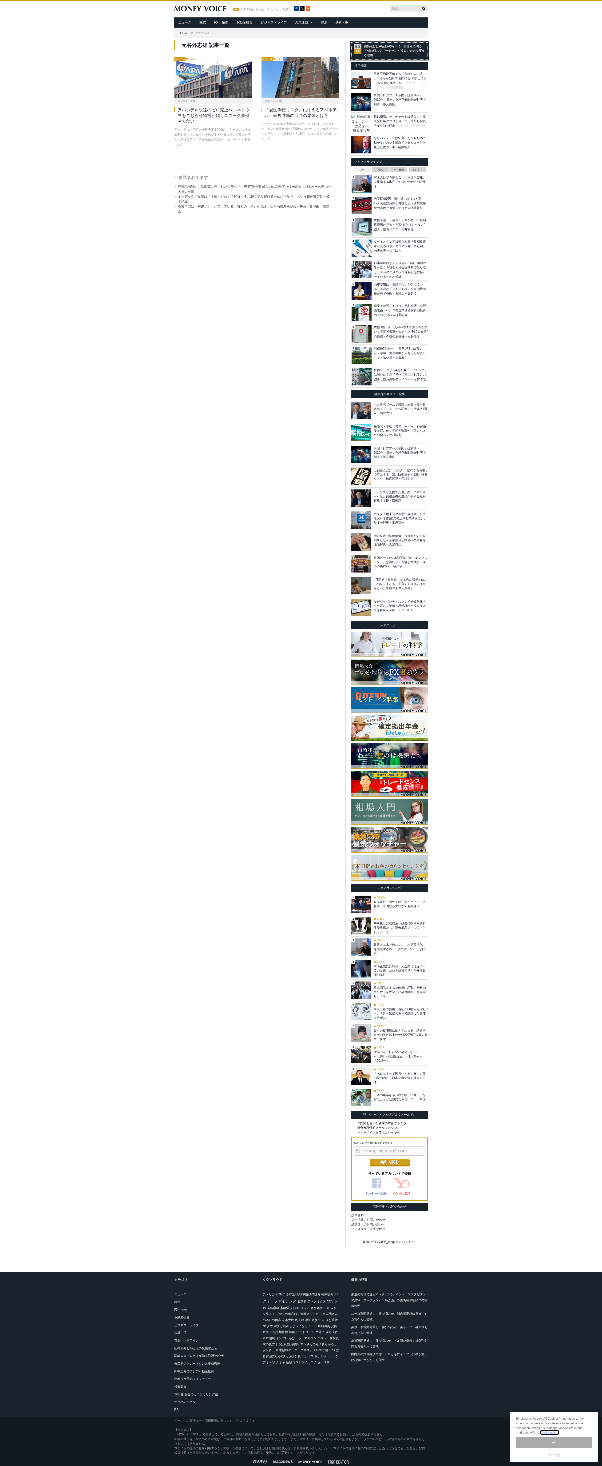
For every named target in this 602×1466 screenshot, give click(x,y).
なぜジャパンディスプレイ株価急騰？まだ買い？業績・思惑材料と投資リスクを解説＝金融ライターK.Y (400, 606)
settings (554, 1455)
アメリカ (269, 1294)
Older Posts (252, 159)
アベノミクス (317, 1301)
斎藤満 (284, 1308)
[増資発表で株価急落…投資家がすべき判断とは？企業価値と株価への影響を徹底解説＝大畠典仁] (361, 542)
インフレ (282, 1338)
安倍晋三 (269, 1350)
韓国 (292, 1332)
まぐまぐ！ (247, 1420)
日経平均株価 (279, 1332)
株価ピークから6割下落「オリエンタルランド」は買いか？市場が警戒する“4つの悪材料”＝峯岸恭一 (400, 562)
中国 (321, 1320)
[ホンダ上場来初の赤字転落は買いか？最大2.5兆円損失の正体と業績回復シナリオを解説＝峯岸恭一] (361, 520)
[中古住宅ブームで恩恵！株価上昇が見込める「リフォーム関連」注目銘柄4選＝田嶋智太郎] (361, 410)
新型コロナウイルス (299, 1362)
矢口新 (294, 1308)
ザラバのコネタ (185, 1402)
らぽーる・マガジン (303, 1338)
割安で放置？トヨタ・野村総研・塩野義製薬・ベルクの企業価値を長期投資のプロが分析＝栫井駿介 (400, 310)
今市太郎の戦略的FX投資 (303, 1294)
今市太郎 (288, 1320)
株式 (202, 22)
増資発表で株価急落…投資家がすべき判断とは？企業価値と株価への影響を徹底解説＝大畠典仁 (400, 540)
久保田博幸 (322, 1362)
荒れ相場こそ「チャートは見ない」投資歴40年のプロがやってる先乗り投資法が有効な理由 (400, 121)
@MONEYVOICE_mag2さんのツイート (389, 1242)
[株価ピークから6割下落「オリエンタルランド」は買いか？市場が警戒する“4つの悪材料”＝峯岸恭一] (361, 564)
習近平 (320, 1332)
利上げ (299, 1320)
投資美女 (180, 1386)
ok (554, 1442)
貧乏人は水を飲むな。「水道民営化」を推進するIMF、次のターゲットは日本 (400, 182)
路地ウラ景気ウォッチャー (192, 1379)
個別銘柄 (316, 1308)
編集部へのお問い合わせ (368, 1224)
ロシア (304, 1308)
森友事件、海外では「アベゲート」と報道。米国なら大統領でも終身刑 (400, 904)
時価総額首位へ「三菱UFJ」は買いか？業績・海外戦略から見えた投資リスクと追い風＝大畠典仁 (400, 353)
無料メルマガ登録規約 (367, 1143)
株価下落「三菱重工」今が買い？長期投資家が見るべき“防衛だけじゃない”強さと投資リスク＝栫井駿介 (400, 224)
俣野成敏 (331, 1332)
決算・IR (342, 22)
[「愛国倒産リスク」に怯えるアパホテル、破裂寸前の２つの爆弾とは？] (300, 77)
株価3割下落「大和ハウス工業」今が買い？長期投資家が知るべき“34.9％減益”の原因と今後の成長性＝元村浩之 (401, 331)
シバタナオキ (276, 1362)
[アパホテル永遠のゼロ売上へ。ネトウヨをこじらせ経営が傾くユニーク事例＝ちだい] (213, 77)
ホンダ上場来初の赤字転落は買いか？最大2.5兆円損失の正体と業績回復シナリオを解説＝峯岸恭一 (400, 518)
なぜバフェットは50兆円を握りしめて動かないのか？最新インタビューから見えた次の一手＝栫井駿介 (400, 142)
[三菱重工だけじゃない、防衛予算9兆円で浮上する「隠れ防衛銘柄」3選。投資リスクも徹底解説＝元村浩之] (361, 476)
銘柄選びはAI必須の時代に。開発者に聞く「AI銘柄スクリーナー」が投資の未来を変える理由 (394, 51)
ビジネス (417, 169)
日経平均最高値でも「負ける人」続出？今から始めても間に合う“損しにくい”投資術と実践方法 (400, 78)
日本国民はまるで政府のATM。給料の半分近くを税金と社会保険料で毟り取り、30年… (400, 992)
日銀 (327, 1308)
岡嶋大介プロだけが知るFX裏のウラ (199, 1356)
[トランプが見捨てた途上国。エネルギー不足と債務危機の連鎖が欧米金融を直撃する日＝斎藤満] (361, 498)
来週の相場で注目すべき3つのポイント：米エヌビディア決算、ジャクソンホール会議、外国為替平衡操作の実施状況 (389, 1300)
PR (176, 1409)
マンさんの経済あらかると (318, 1344)
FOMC (280, 1294)
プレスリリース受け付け (368, 1229)
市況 (324, 22)
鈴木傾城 (269, 1338)
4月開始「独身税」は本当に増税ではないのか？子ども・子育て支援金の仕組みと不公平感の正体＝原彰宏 (400, 584)
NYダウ (268, 1326)
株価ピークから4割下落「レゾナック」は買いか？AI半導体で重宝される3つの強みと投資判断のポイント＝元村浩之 (401, 374)
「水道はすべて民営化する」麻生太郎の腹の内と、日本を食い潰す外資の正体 (400, 1078)
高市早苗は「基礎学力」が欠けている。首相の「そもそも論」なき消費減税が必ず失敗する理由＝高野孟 (400, 289)
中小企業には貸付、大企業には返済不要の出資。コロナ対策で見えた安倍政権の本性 (400, 971)
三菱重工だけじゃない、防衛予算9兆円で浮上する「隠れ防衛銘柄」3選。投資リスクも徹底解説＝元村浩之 (400, 475)
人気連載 (301, 22)
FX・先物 (221, 22)
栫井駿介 (327, 1294)
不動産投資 (244, 22)
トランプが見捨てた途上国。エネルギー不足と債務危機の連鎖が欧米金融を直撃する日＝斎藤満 (400, 496)
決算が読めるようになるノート (295, 1326)
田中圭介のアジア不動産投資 (194, 1371)
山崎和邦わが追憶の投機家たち (195, 1348)
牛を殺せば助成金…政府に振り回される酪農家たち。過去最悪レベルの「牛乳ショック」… (400, 927)
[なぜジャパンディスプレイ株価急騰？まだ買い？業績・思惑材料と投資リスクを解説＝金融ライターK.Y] (361, 607)
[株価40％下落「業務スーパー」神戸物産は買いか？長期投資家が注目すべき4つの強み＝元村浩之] (361, 432)
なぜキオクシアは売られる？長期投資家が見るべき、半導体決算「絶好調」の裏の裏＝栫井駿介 (400, 246)
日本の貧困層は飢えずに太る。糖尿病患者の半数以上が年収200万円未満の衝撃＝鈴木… (401, 1035)
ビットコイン (305, 1332)
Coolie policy (549, 1432)
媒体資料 (357, 1215)
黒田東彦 (311, 1320)
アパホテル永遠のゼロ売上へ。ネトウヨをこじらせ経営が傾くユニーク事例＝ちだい (214, 115)
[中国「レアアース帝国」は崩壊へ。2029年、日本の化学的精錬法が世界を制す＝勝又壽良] (361, 454)
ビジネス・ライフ (274, 22)
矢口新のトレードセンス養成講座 (197, 1363)
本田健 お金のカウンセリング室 (196, 1394)
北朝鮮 (302, 1301)
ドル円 (301, 1356)
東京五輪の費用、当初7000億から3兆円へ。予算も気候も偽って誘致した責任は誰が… (401, 1013)
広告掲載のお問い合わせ (368, 1220)
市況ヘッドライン (186, 1340)
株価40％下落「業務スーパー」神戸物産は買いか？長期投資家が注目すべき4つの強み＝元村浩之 (400, 431)
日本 (310, 1356)
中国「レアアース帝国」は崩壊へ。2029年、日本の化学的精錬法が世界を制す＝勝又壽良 (400, 99)
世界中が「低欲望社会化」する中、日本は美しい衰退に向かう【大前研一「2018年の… (400, 1056)
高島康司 (273, 1308)
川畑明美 (324, 1326)
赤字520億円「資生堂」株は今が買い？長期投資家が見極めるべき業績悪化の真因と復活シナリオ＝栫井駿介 (400, 203)
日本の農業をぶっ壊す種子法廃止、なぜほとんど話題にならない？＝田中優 (400, 1097)
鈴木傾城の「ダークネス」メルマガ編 (302, 1350)
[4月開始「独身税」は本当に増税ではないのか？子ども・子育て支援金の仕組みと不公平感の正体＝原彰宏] (361, 585)
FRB (332, 1350)
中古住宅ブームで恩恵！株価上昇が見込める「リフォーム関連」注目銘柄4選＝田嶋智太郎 (400, 409)
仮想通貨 (331, 1320)
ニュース (184, 22)
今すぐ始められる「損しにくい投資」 (266, 9)
